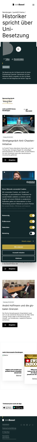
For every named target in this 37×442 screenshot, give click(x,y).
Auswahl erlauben (18, 252)
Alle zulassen (18, 247)
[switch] (32, 221)
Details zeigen (26, 241)
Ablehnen (18, 258)
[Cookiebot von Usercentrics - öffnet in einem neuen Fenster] (26, 182)
